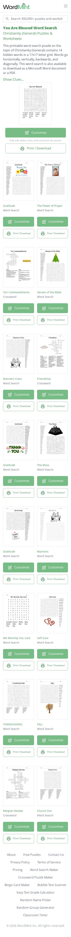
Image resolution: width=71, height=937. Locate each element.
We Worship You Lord (16, 638)
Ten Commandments (16, 292)
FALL (40, 724)
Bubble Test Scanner (51, 885)
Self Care (42, 638)
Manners (42, 551)
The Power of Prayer (49, 206)
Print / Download (38, 148)
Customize (38, 132)
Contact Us (56, 855)
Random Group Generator (36, 907)
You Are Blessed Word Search (30, 27)
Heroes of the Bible (49, 292)
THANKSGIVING (12, 724)
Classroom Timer (35, 915)
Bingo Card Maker (17, 885)
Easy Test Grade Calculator (36, 892)
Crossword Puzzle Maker (35, 877)
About (11, 855)
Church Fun (44, 811)
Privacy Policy (20, 862)
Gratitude (9, 206)
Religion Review (13, 811)
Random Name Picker (35, 900)
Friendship (44, 379)
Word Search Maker (44, 870)
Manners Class (12, 379)
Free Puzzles (32, 855)
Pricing (18, 870)
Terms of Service (49, 862)
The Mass (43, 465)
